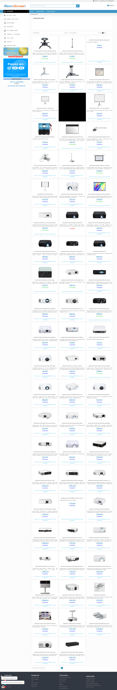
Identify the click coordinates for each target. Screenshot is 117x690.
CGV (32, 681)
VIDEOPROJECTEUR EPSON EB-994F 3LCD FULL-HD (45, 566)
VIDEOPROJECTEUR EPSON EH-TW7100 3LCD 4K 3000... (45, 652)
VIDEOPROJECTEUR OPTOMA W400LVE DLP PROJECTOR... (72, 251)
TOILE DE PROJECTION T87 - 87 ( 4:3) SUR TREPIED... (99, 108)
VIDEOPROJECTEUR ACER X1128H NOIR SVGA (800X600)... (99, 222)
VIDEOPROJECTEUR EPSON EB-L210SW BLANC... (72, 623)
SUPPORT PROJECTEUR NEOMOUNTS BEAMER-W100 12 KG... (99, 137)
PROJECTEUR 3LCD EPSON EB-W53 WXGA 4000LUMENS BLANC (100, 423)
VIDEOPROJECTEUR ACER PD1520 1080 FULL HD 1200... (99, 337)
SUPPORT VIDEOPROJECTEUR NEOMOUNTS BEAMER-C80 (72, 79)
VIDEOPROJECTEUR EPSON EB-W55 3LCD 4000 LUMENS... (72, 480)
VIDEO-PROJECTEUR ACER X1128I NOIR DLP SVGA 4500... (45, 251)
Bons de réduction (63, 686)
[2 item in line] (105, 33)
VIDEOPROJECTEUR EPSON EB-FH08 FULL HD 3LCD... (45, 480)
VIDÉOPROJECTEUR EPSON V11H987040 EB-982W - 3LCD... (99, 480)
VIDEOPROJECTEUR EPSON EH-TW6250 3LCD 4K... (72, 595)
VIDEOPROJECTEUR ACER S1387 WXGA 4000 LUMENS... (45, 366)
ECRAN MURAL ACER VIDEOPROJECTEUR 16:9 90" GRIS (72, 137)
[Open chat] (3, 687)
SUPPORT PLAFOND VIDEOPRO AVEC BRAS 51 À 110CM (72, 51)
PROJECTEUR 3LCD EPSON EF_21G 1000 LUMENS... (45, 280)
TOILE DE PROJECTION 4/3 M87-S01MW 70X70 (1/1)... (99, 79)
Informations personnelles (65, 677)
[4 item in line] (103, 33)
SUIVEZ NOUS (8, 675)
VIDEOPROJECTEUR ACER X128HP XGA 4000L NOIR (72, 222)
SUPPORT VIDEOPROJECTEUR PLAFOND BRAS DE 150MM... (45, 51)
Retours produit (62, 679)
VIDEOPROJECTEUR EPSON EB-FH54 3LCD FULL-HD (72, 537)
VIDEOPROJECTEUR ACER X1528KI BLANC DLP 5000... (72, 394)
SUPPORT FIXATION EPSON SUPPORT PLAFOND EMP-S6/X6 (45, 165)
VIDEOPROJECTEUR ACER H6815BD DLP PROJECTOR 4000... (72, 498)
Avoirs (60, 682)
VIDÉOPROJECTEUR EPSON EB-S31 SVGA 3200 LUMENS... (99, 366)
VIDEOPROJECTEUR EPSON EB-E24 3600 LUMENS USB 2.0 (72, 280)
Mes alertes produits (63, 688)
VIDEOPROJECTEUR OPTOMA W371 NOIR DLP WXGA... (99, 308)
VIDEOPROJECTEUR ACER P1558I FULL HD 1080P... (72, 451)
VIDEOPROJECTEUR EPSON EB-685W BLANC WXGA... (99, 623)
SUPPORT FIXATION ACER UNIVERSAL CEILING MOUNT (99, 40)
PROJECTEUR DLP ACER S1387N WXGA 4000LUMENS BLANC (99, 394)
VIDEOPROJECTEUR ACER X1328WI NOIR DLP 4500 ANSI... (99, 280)
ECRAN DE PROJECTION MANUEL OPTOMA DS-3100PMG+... (99, 194)
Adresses (61, 684)
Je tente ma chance (16, 85)
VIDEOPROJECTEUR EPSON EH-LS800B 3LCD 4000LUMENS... (72, 652)
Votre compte (63, 675)
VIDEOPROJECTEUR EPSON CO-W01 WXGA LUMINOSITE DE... (45, 222)
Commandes (62, 681)
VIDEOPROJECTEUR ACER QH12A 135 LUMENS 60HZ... (45, 137)
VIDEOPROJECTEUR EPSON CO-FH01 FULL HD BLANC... (72, 366)
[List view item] (98, 33)
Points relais (34, 686)
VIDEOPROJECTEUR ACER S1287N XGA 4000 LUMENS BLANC (45, 394)
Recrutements (34, 684)
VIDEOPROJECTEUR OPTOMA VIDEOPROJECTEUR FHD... (45, 623)
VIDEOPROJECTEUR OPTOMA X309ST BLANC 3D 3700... (72, 308)
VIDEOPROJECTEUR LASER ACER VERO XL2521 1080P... (99, 509)
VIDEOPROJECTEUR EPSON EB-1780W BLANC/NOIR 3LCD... (45, 537)
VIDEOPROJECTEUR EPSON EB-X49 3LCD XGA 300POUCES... (45, 423)
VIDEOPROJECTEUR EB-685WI (99, 595)
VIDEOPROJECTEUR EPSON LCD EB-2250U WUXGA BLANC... (72, 566)
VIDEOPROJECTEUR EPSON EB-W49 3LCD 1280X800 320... (45, 451)
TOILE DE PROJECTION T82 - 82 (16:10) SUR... (45, 108)
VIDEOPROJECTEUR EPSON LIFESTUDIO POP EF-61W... (99, 451)
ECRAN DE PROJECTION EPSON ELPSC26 (45, 194)
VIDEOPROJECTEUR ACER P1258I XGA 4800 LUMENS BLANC (45, 337)
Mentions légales (35, 679)
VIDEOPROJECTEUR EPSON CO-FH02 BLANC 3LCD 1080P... (45, 509)
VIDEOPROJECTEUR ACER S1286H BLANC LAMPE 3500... (45, 308)
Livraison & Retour (35, 677)
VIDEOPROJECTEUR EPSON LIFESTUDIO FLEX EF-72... (45, 595)
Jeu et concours (34, 682)
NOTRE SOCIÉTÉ (90, 676)
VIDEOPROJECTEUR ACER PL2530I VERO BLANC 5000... (99, 537)
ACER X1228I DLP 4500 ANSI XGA (99, 251)
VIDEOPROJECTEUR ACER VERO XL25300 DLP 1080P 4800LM (100, 566)
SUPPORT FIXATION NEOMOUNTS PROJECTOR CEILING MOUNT (46, 79)
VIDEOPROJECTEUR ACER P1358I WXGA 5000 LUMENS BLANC (73, 337)
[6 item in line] (100, 33)
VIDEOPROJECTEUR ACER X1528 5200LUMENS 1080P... (72, 423)
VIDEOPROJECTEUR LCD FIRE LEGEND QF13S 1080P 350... (72, 194)
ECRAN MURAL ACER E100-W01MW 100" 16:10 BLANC (99, 165)
